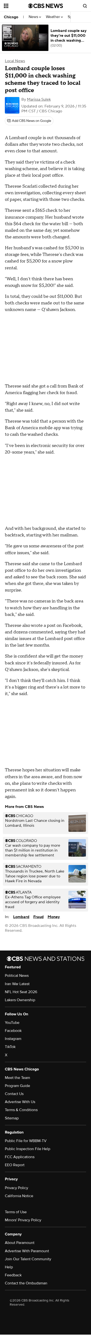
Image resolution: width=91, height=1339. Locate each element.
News (34, 17)
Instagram (13, 1039)
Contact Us (14, 1094)
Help (9, 1267)
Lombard (21, 916)
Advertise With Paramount (27, 1251)
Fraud (38, 916)
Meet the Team (17, 1078)
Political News (17, 976)
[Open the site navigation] (16, 6)
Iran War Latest (17, 984)
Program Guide (17, 1086)
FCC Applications (19, 1157)
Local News (15, 61)
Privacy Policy (16, 1188)
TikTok (10, 1047)
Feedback (13, 1275)
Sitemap (12, 1118)
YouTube (12, 1023)
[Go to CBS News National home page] (45, 5)
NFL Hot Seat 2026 (21, 992)
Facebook (13, 1031)
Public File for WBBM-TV (26, 1141)
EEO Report (15, 1165)
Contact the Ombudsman (26, 1283)
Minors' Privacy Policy (23, 1220)
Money (54, 916)
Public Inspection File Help (27, 1149)
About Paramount (19, 1243)
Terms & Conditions (21, 1110)
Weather (53, 17)
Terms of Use (16, 1212)
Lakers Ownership (20, 1000)
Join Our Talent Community (28, 1259)
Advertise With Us (20, 1102)
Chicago (11, 17)
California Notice (19, 1196)
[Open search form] (85, 6)
